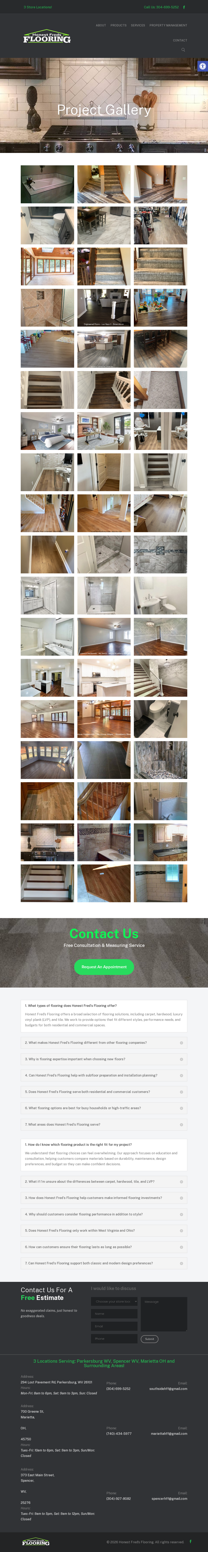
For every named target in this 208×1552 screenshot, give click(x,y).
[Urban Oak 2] (160, 202)
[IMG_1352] (160, 449)
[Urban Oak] (104, 202)
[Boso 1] (104, 531)
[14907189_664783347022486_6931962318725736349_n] (47, 901)
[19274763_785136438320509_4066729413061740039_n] (104, 778)
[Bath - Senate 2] (160, 572)
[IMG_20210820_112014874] (160, 408)
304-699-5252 (167, 7)
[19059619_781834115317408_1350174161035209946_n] (160, 778)
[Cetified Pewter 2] (160, 490)
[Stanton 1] (160, 284)
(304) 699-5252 (118, 1389)
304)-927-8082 (119, 1499)
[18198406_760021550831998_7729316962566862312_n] (47, 819)
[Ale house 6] (160, 654)
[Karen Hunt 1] (104, 366)
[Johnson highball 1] (104, 408)
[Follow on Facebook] (184, 7)
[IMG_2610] (104, 449)
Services (138, 25)
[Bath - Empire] (47, 654)
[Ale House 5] (47, 695)
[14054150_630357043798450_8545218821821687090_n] (104, 901)
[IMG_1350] (47, 490)
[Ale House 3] (160, 695)
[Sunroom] (47, 284)
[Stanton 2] (104, 284)
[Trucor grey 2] (47, 243)
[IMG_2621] (47, 449)
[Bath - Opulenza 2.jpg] (47, 613)
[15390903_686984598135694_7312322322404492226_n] (104, 860)
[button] (202, 66)
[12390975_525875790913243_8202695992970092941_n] (47, 202)
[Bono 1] (47, 572)
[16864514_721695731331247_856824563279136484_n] (160, 819)
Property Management (168, 25)
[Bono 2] (160, 531)
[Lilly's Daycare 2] (160, 325)
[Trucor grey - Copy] (104, 243)
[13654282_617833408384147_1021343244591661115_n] (160, 901)
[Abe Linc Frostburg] (160, 737)
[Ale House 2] (47, 737)
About (101, 25)
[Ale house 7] (104, 654)
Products (118, 25)
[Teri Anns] (160, 243)
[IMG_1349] (104, 490)
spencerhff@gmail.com (169, 1499)
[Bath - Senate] (104, 572)
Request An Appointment (104, 967)
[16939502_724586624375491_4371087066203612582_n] (104, 819)
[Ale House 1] (104, 737)
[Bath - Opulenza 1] (104, 613)
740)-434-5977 (119, 1434)
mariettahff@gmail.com (169, 1434)
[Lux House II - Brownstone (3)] (104, 325)
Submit (149, 1339)
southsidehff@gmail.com (168, 1389)
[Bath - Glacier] (160, 613)
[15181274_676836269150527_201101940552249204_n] (160, 860)
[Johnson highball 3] (160, 366)
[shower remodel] (47, 325)
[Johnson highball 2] (47, 408)
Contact (180, 40)
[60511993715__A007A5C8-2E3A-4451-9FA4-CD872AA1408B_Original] (47, 778)
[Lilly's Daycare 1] (47, 366)
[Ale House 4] (104, 695)
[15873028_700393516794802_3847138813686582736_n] (47, 860)
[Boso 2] (47, 531)
